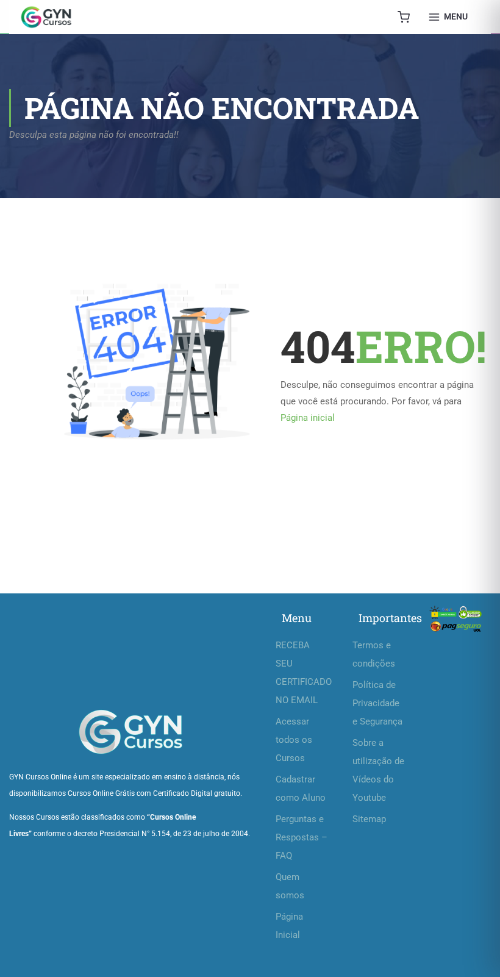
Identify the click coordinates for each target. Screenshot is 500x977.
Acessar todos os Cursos (294, 740)
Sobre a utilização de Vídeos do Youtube (378, 770)
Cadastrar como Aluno (301, 788)
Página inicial (307, 417)
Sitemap (369, 819)
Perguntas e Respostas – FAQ (301, 837)
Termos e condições (373, 654)
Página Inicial (289, 925)
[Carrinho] (403, 17)
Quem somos (290, 886)
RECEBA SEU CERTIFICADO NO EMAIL (302, 673)
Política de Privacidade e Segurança (377, 703)
